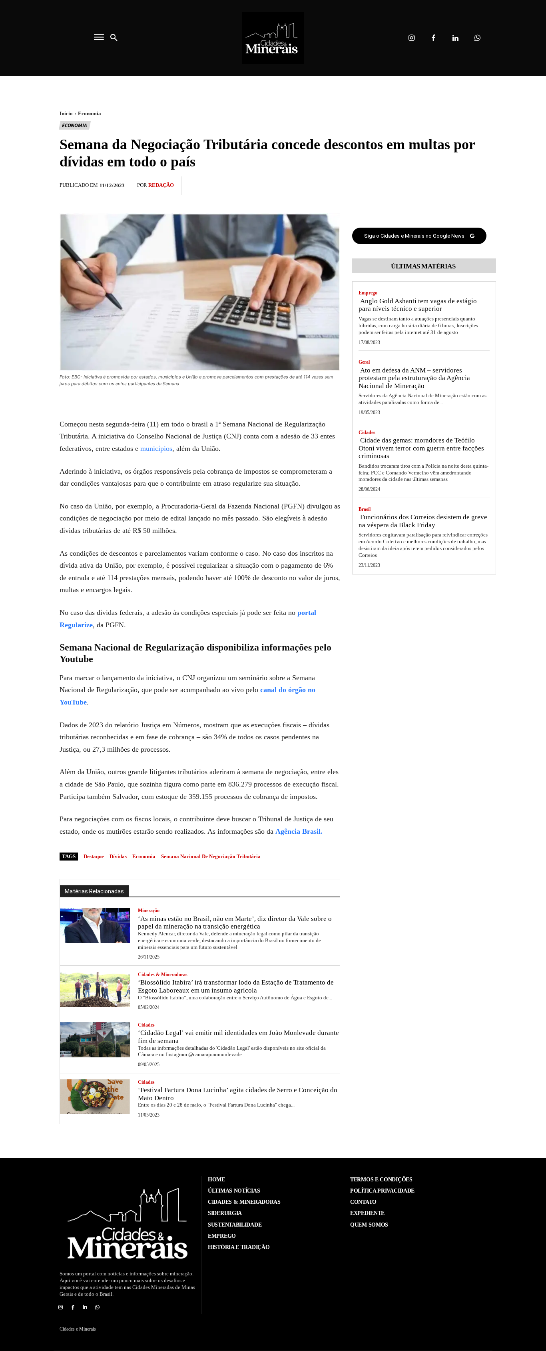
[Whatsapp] (477, 38)
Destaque (94, 856)
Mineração (148, 910)
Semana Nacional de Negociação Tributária (211, 856)
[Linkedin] (455, 38)
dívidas (118, 856)
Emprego (368, 293)
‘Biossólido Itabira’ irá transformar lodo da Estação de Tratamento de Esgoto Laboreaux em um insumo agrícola (236, 986)
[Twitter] (442, 184)
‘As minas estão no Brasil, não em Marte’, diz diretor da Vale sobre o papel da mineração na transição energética (235, 923)
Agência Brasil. (299, 831)
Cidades (146, 1025)
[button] (114, 38)
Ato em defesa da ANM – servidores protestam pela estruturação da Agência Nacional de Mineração (414, 378)
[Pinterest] (460, 184)
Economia (89, 113)
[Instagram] (411, 38)
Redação (161, 185)
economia (143, 856)
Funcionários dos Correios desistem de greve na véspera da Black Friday (423, 521)
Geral (364, 362)
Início (66, 113)
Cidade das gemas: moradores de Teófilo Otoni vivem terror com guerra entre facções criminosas (421, 448)
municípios (156, 448)
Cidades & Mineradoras (162, 974)
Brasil (365, 509)
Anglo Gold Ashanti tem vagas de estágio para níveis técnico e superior (418, 305)
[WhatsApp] (478, 184)
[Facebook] (433, 38)
